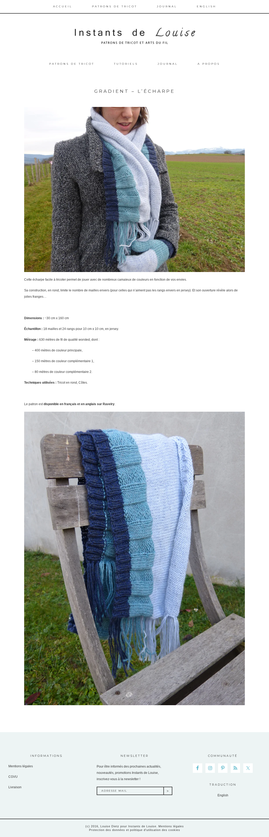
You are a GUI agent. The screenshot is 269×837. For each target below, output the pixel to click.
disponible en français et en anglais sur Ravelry (79, 404)
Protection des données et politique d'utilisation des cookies (134, 829)
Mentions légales (20, 766)
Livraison (15, 787)
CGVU (13, 777)
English (223, 795)
